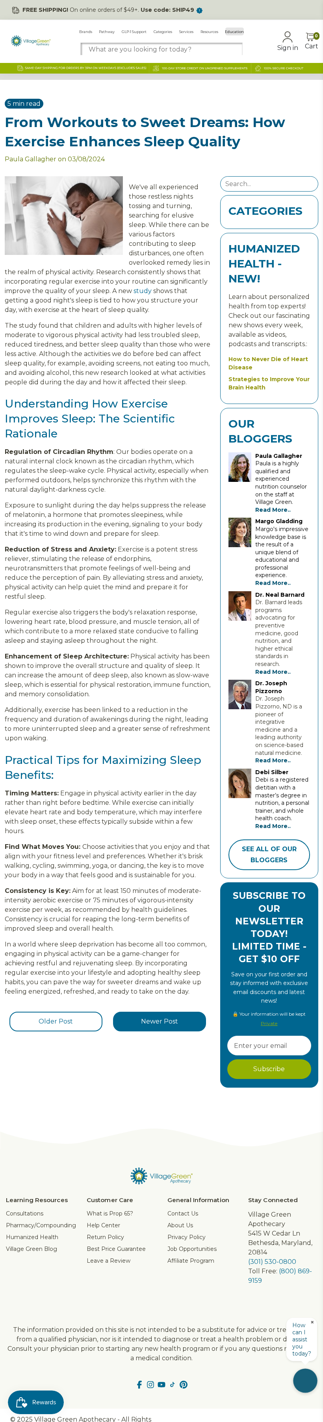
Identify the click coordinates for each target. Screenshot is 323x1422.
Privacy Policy (186, 1237)
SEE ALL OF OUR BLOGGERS (269, 854)
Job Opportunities (192, 1248)
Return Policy (105, 1237)
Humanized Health (32, 1237)
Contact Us (182, 1213)
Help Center (103, 1225)
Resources (209, 32)
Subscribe (269, 1069)
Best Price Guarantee (116, 1248)
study (143, 291)
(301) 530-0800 (272, 1261)
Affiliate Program (190, 1260)
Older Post (56, 1021)
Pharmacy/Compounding (41, 1225)
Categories (163, 32)
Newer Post (159, 1021)
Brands (85, 32)
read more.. (273, 509)
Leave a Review (108, 1260)
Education (234, 32)
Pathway (107, 32)
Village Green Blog (31, 1248)
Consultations (24, 1213)
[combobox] (161, 49)
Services (186, 32)
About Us (180, 1225)
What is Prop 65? (110, 1213)
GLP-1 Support (134, 32)
